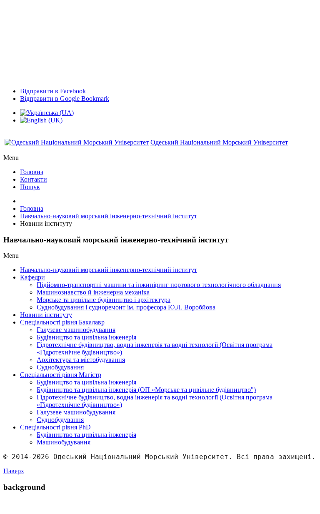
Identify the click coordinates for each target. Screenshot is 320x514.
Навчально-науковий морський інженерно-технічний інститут (108, 216)
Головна (31, 208)
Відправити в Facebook (53, 91)
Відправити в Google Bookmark (64, 98)
